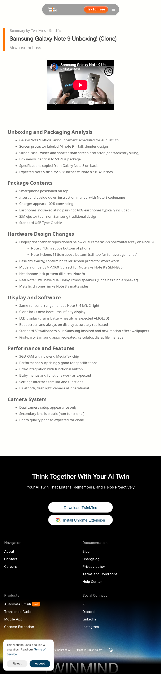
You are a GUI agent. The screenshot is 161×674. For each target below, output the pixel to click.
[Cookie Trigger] (110, 649)
